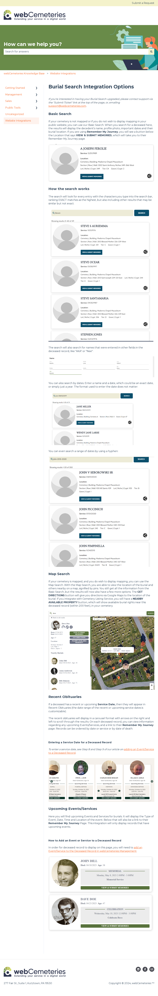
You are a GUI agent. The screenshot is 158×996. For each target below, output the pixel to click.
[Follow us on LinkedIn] (138, 969)
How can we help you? (33, 44)
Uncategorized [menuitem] (14, 114)
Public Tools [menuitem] (12, 107)
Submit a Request (143, 3)
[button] (36, 88)
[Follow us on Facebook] (145, 969)
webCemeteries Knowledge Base (24, 73)
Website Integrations (63, 73)
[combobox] (76, 52)
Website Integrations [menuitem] (18, 120)
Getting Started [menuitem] (15, 87)
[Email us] (151, 969)
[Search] (151, 52)
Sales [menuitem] (8, 101)
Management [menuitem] (13, 94)
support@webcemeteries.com (67, 106)
